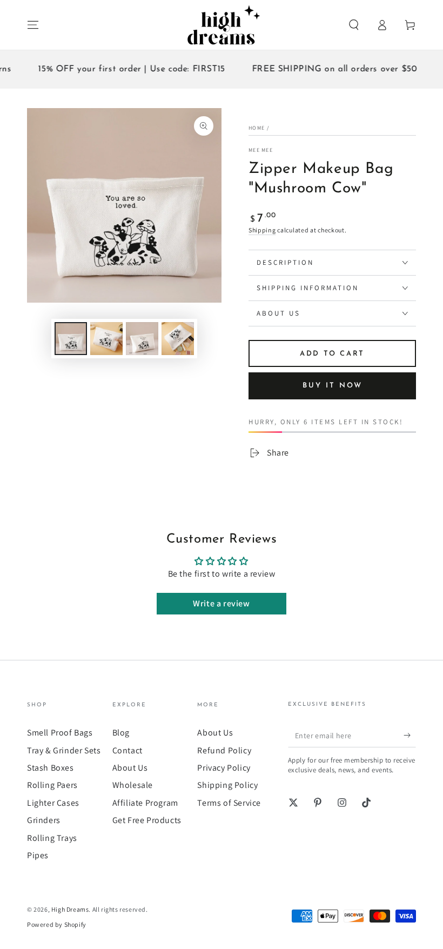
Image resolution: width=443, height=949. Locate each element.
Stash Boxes (50, 767)
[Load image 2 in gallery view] (106, 338)
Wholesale (132, 785)
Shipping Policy (227, 785)
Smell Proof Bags (60, 732)
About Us (130, 767)
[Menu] (33, 25)
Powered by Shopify (56, 924)
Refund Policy (224, 750)
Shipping (262, 230)
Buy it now (333, 385)
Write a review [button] (221, 603)
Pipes (38, 855)
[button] (354, 25)
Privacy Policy (223, 767)
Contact (127, 750)
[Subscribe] (410, 735)
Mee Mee (261, 149)
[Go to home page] (221, 25)
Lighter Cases (53, 802)
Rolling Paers (52, 785)
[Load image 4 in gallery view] (178, 338)
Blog (121, 732)
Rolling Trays (52, 838)
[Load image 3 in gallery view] (142, 338)
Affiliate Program (145, 802)
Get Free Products (147, 820)
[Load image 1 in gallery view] (71, 338)
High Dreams (70, 909)
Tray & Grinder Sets (63, 750)
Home (257, 127)
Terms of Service (229, 802)
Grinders (44, 820)
